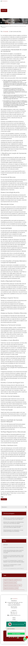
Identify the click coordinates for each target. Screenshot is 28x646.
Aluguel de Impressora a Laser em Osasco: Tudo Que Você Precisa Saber (13, 561)
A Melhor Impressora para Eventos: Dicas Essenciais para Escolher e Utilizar (13, 551)
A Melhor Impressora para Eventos (13, 547)
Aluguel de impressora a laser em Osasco (12, 585)
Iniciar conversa (16, 633)
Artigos (5, 544)
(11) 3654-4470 (14, 612)
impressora (4, 499)
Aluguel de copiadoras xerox (15, 579)
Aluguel (5, 579)
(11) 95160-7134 (14, 613)
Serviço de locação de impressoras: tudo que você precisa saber (13, 523)
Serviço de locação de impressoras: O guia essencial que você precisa (13, 519)
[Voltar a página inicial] (14, 1)
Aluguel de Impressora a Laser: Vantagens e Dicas (12, 565)
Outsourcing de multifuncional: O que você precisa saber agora (13, 527)
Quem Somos (12, 4)
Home (3, 4)
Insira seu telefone (11, 628)
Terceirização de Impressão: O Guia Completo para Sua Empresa (13, 531)
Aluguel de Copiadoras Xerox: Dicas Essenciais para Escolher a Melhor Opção (13, 557)
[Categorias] (11, 10)
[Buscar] (26, 507)
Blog (22, 4)
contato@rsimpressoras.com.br (14, 615)
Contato (4, 10)
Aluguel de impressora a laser (10, 582)
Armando (5, 31)
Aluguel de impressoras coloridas (11, 588)
